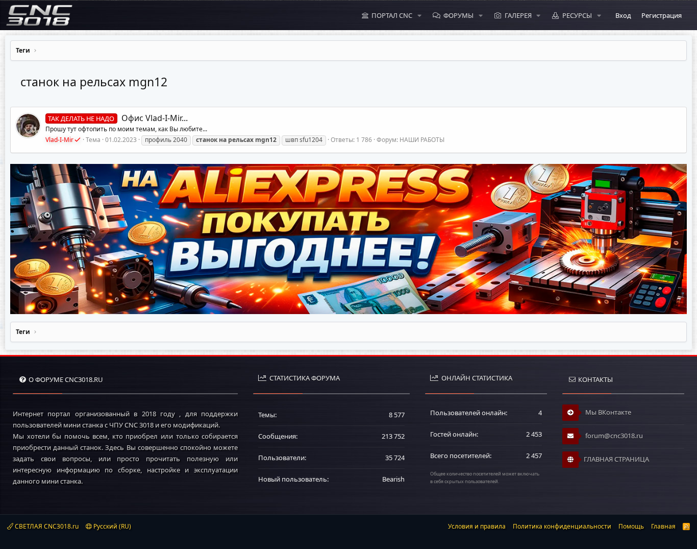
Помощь (631, 526)
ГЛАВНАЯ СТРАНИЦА (616, 459)
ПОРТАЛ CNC (391, 15)
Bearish (393, 479)
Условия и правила (477, 526)
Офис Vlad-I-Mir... (117, 118)
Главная (663, 526)
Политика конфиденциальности (562, 526)
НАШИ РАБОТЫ (422, 139)
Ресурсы (577, 15)
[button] (419, 15)
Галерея (518, 15)
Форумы (458, 15)
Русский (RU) (111, 526)
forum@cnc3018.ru (613, 435)
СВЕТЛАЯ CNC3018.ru (46, 526)
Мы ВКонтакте (607, 412)
